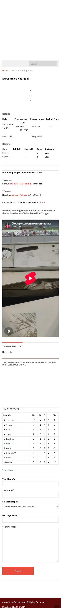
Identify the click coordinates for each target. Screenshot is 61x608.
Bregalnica (10, 439)
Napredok (5, 156)
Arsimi (8, 448)
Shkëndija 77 (11, 453)
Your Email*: (8, 490)
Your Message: (9, 526)
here (42, 202)
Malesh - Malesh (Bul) (21, 183)
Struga (8, 434)
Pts (33, 415)
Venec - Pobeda (19, 194)
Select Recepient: (11, 501)
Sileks (8, 429)
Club (8, 415)
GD (54, 415)
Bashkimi (9, 462)
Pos (4, 415)
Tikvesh (9, 425)
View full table (7, 470)
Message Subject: (11, 515)
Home (5, 70)
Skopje (8, 457)
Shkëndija (10, 420)
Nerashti (5, 152)
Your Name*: (8, 479)
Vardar (8, 443)
